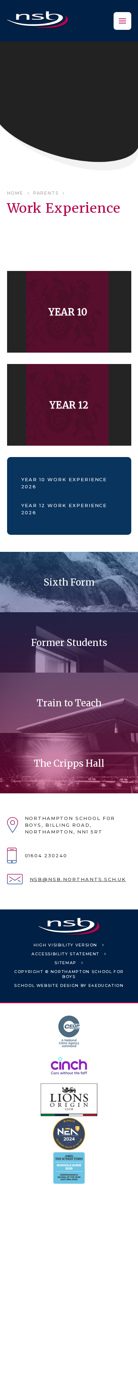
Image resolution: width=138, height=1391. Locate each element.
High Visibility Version (65, 944)
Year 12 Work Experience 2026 (64, 508)
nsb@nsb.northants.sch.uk (78, 879)
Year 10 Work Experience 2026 (64, 483)
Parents (46, 193)
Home (15, 193)
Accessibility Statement (65, 953)
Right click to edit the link (69, 312)
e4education (106, 985)
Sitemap (65, 962)
